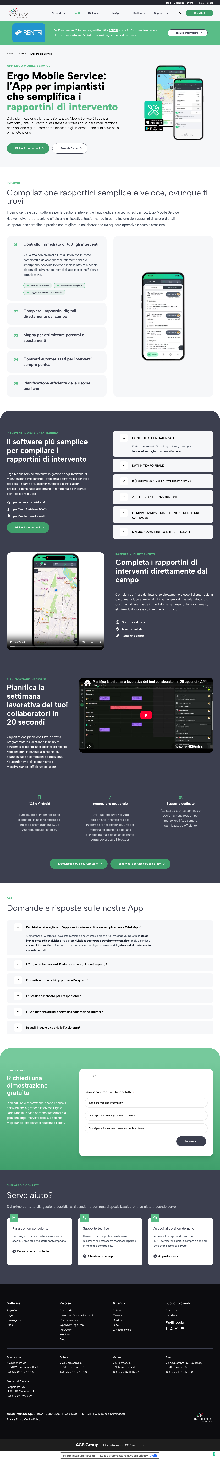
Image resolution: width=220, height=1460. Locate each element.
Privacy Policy (15, 1419)
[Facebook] (167, 1328)
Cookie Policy (32, 1419)
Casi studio (66, 1310)
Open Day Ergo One (72, 1325)
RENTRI (113, 30)
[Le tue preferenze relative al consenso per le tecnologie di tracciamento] (214, 1454)
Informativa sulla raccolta (79, 1455)
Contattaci (172, 1310)
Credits (117, 1320)
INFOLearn (66, 1329)
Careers (117, 1315)
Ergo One (12, 1310)
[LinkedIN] (176, 1328)
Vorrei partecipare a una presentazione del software (116, 1128)
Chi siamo (118, 1310)
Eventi (190, 2)
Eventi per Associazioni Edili (76, 1315)
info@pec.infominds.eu (111, 1414)
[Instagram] (171, 1328)
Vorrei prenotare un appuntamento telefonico (113, 1115)
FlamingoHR (14, 1320)
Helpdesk (171, 1315)
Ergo (10, 1315)
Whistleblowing (122, 1329)
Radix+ (11, 1325)
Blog (168, 2)
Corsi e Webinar (69, 1320)
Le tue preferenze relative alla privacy (124, 1455)
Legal (116, 1325)
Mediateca (178, 2)
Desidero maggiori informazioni (106, 1102)
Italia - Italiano (206, 2)
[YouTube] (182, 1328)
